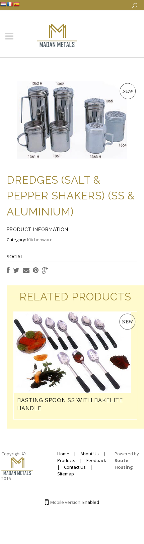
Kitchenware (40, 240)
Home (63, 454)
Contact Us (75, 467)
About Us (89, 454)
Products (66, 460)
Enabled (90, 502)
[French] (10, 4)
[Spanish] (16, 4)
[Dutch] (3, 4)
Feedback (96, 460)
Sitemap (65, 474)
